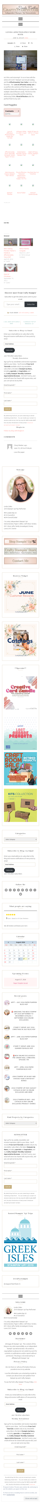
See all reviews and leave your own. (16, 926)
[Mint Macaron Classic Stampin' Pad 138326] (10, 167)
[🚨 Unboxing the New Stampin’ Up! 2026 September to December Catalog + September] (7, 1012)
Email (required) (9, 385)
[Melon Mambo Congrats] (26, 242)
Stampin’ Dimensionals (33, 193)
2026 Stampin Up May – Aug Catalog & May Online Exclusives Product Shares (24, 1102)
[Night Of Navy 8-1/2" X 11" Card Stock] (33, 126)
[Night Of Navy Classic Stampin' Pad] (33, 146)
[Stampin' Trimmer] (10, 187)
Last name (8, 400)
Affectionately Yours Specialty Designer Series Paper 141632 (9, 154)
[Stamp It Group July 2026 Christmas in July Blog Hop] (7, 1028)
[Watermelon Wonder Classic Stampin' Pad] (21, 146)
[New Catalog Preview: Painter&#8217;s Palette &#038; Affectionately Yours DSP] (10, 242)
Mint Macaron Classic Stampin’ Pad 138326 (9, 174)
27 (25, 959)
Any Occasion (24, 312)
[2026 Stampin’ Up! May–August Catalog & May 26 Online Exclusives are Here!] (7, 1089)
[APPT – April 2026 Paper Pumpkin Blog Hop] (7, 1068)
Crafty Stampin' (20, 13)
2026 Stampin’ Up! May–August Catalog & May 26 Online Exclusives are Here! (23, 1090)
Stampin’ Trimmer (10, 193)
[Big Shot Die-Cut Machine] (33, 167)
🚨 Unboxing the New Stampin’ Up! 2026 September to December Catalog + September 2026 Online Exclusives (24, 1016)
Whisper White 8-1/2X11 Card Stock (21, 133)
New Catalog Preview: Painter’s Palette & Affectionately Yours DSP (10, 253)
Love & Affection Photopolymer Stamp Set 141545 (10, 135)
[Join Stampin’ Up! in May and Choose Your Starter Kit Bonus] (7, 1077)
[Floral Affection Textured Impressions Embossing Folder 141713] (21, 167)
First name (8, 393)
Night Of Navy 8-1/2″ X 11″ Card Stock (33, 133)
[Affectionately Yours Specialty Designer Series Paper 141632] (10, 146)
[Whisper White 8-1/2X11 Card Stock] (21, 126)
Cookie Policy (11, 1494)
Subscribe (31, 304)
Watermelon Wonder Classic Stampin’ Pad (21, 153)
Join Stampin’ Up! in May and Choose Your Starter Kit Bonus (24, 1078)
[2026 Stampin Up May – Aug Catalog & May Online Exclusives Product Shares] (7, 1100)
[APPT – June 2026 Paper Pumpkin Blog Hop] (7, 1037)
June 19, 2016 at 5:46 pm (23, 448)
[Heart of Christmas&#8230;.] (10, 268)
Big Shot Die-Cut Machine (33, 173)
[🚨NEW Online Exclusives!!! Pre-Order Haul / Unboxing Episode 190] (7, 1056)
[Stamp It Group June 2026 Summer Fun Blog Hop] (7, 1047)
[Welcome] (20, 488)
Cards (32, 312)
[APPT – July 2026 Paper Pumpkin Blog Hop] (7, 1003)
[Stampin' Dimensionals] (33, 187)
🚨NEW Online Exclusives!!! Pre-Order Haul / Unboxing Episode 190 (24, 1058)
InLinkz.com (7, 202)
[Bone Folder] (21, 187)
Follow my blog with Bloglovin (14, 431)
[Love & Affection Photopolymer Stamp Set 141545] (10, 126)
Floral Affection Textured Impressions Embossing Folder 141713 (21, 176)
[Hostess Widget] (20, 596)
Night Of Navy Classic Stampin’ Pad (33, 153)
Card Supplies (8, 114)
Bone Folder (21, 193)
